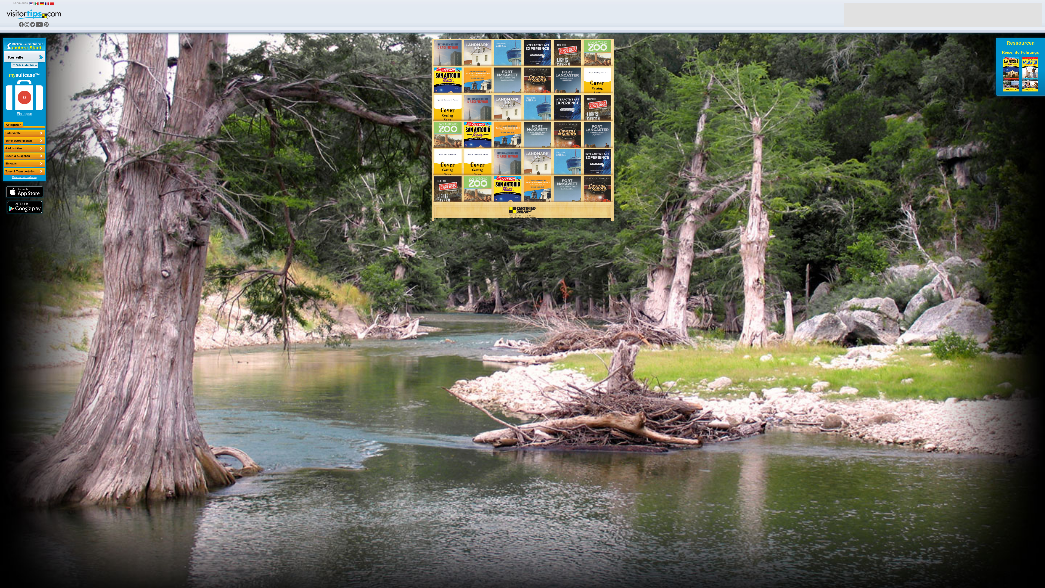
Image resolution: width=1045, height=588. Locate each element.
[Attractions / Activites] (24, 140)
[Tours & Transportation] (24, 163)
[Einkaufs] (24, 156)
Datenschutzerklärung (24, 177)
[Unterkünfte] (24, 133)
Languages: (21, 2)
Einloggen (24, 114)
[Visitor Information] (24, 171)
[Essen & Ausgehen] (24, 148)
